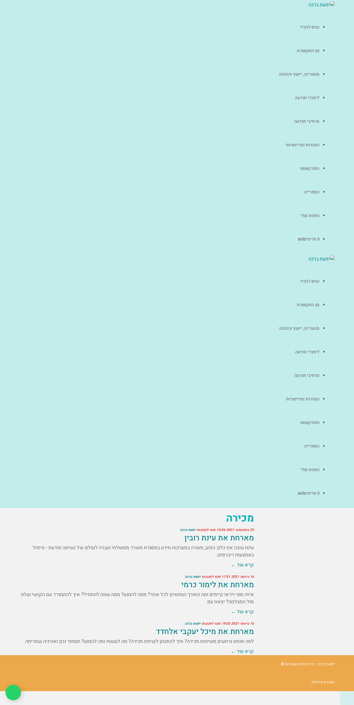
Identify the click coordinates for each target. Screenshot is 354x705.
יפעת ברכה (188, 529)
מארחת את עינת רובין (219, 538)
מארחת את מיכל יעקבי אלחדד (205, 631)
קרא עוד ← (242, 565)
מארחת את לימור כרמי (217, 585)
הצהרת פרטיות (323, 682)
